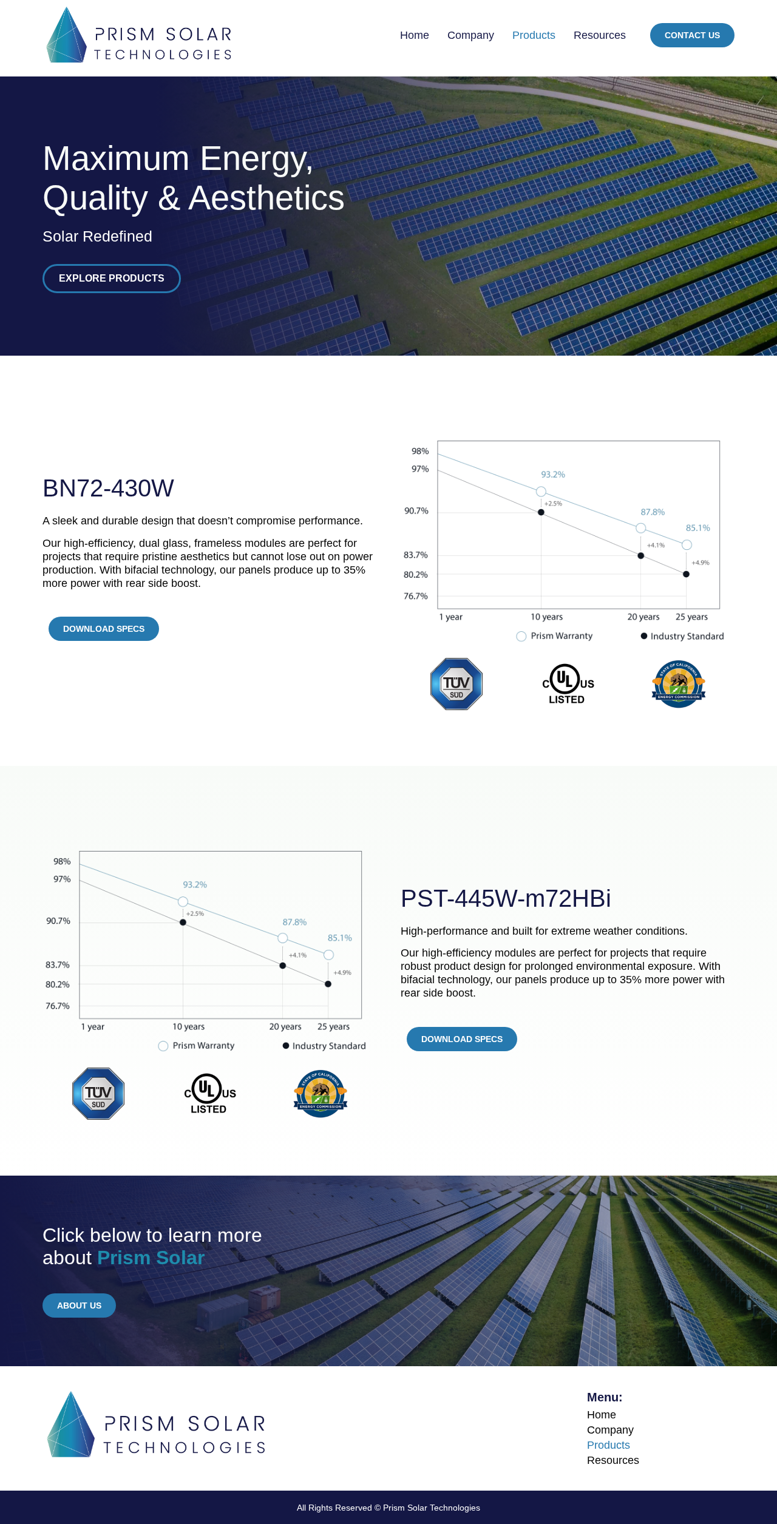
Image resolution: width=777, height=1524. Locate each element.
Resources (600, 35)
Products (533, 35)
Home (414, 35)
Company (470, 35)
